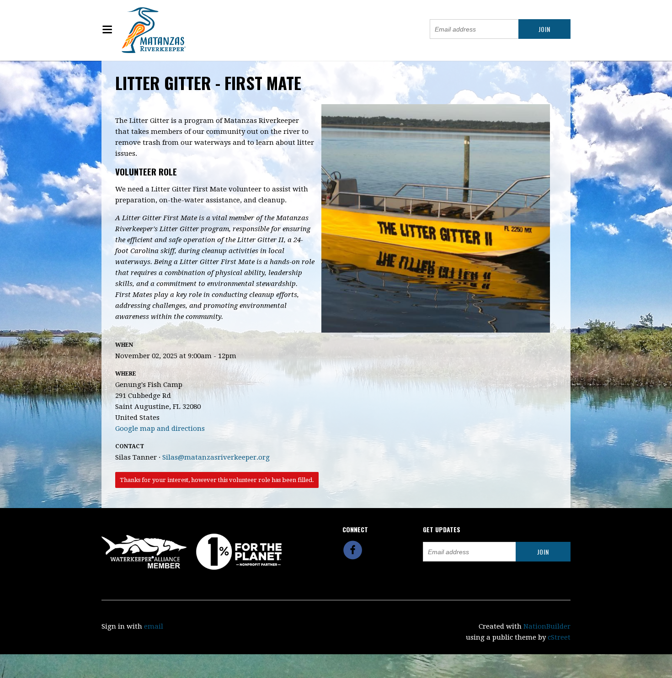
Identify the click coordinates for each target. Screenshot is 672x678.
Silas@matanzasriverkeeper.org (216, 457)
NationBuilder (547, 626)
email (153, 626)
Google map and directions (160, 428)
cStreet (559, 637)
